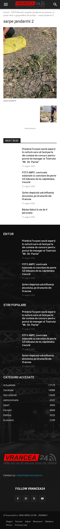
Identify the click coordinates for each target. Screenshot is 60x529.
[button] (5, 4)
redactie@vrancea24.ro (29, 475)
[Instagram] (26, 498)
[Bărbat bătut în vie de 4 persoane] (11, 213)
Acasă (6, 12)
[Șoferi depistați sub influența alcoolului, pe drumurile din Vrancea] (11, 196)
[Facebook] (17, 498)
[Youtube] (42, 498)
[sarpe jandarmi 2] (30, 62)
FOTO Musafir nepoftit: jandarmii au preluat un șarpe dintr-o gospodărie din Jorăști (28, 14)
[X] (34, 498)
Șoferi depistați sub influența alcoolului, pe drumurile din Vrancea (38, 195)
